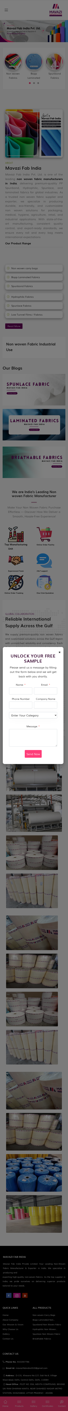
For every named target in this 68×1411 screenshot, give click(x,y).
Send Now (33, 754)
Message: (33, 726)
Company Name (45, 699)
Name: (21, 684)
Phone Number (21, 699)
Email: (45, 684)
